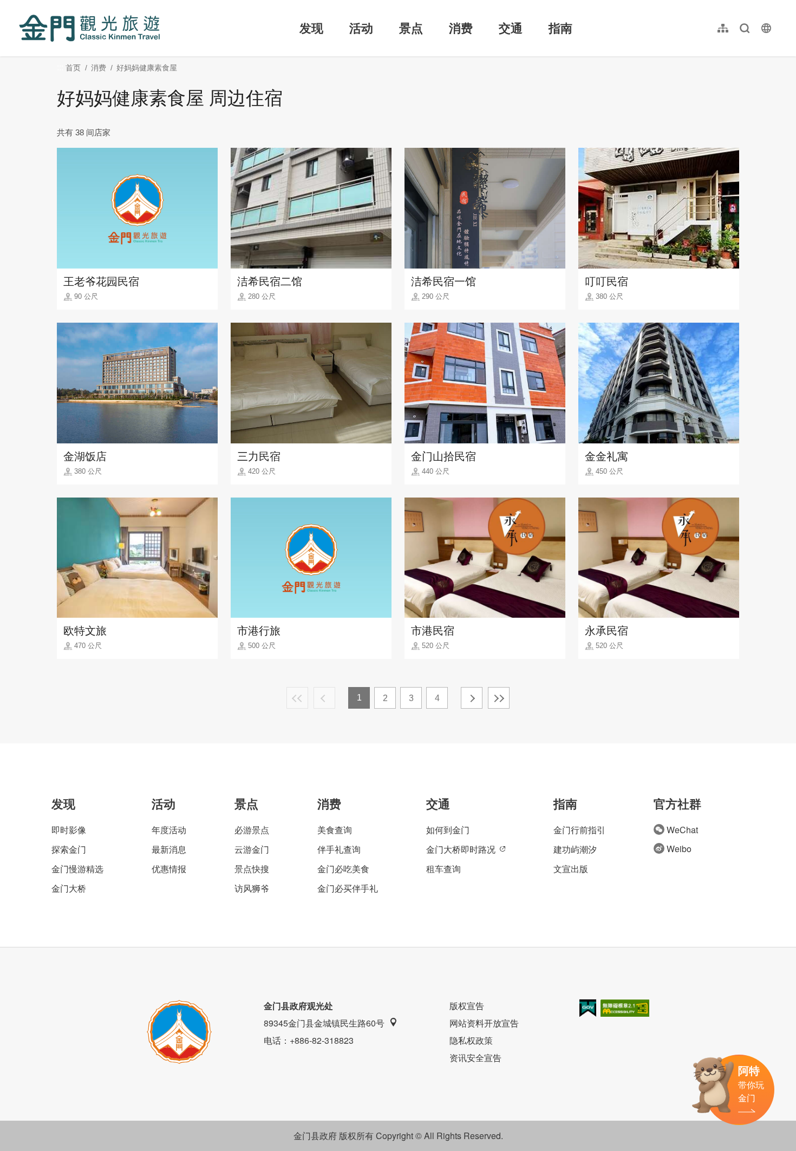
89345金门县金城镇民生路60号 (324, 1023)
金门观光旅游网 (89, 28)
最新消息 (169, 849)
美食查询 (334, 829)
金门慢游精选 (77, 868)
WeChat (682, 829)
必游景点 (251, 829)
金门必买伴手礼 (347, 888)
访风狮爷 (251, 888)
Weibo (679, 848)
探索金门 (68, 849)
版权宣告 (466, 1005)
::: (22, 6)
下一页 (471, 698)
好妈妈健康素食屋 (146, 67)
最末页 (499, 698)
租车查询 (443, 868)
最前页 (297, 698)
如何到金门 (447, 829)
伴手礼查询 (339, 849)
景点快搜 (251, 868)
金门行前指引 (579, 829)
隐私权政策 (471, 1040)
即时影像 (68, 829)
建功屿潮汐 (575, 849)
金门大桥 (68, 888)
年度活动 (169, 829)
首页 (73, 67)
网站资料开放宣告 (484, 1023)
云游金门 (251, 849)
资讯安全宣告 (475, 1057)
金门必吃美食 (343, 868)
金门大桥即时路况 (460, 849)
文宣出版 (570, 868)
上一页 (324, 698)
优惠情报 (169, 868)
